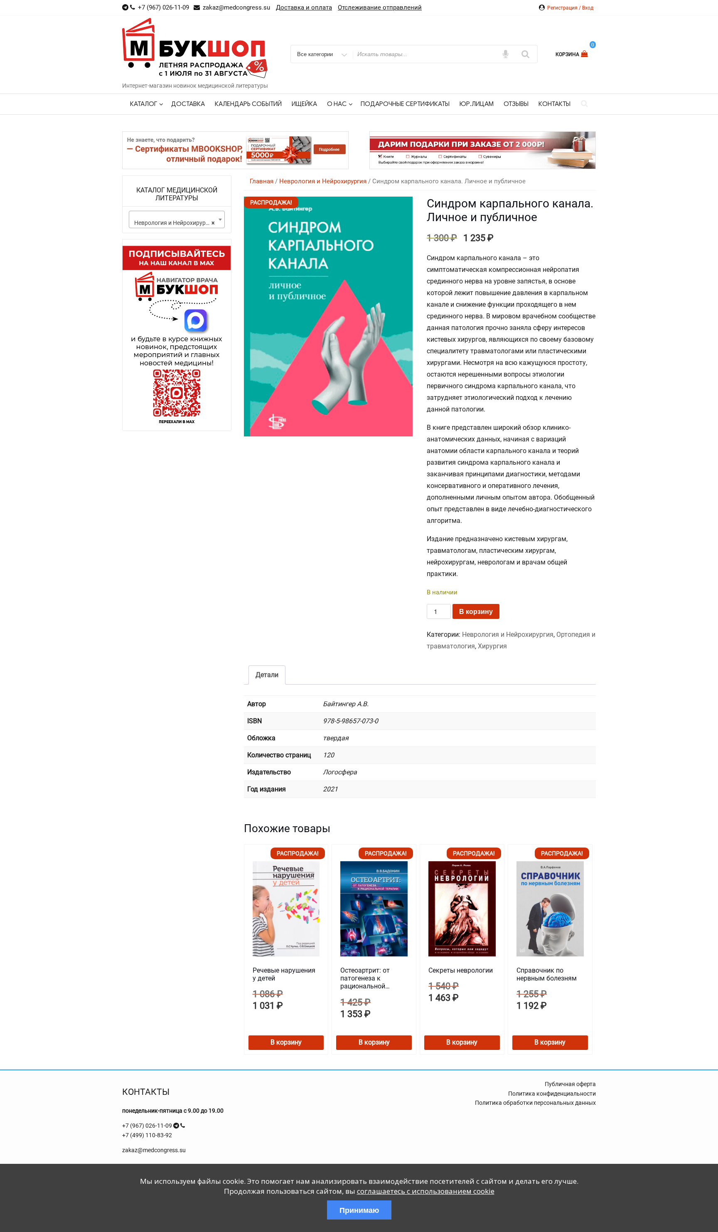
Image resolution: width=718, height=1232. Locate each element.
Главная (261, 181)
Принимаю (359, 1210)
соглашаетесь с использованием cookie (425, 1191)
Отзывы (516, 104)
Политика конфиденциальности (552, 1093)
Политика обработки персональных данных (535, 1102)
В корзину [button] (286, 1042)
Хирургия (492, 646)
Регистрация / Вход (570, 8)
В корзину (476, 611)
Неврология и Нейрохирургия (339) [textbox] (178, 222)
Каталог (143, 104)
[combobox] (177, 219)
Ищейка (304, 104)
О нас (337, 104)
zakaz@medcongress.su (154, 1150)
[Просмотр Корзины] (585, 54)
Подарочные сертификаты (405, 104)
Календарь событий (248, 104)
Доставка (188, 104)
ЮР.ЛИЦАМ (477, 104)
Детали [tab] (267, 675)
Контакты (554, 104)
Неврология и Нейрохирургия (322, 181)
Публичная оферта (570, 1084)
